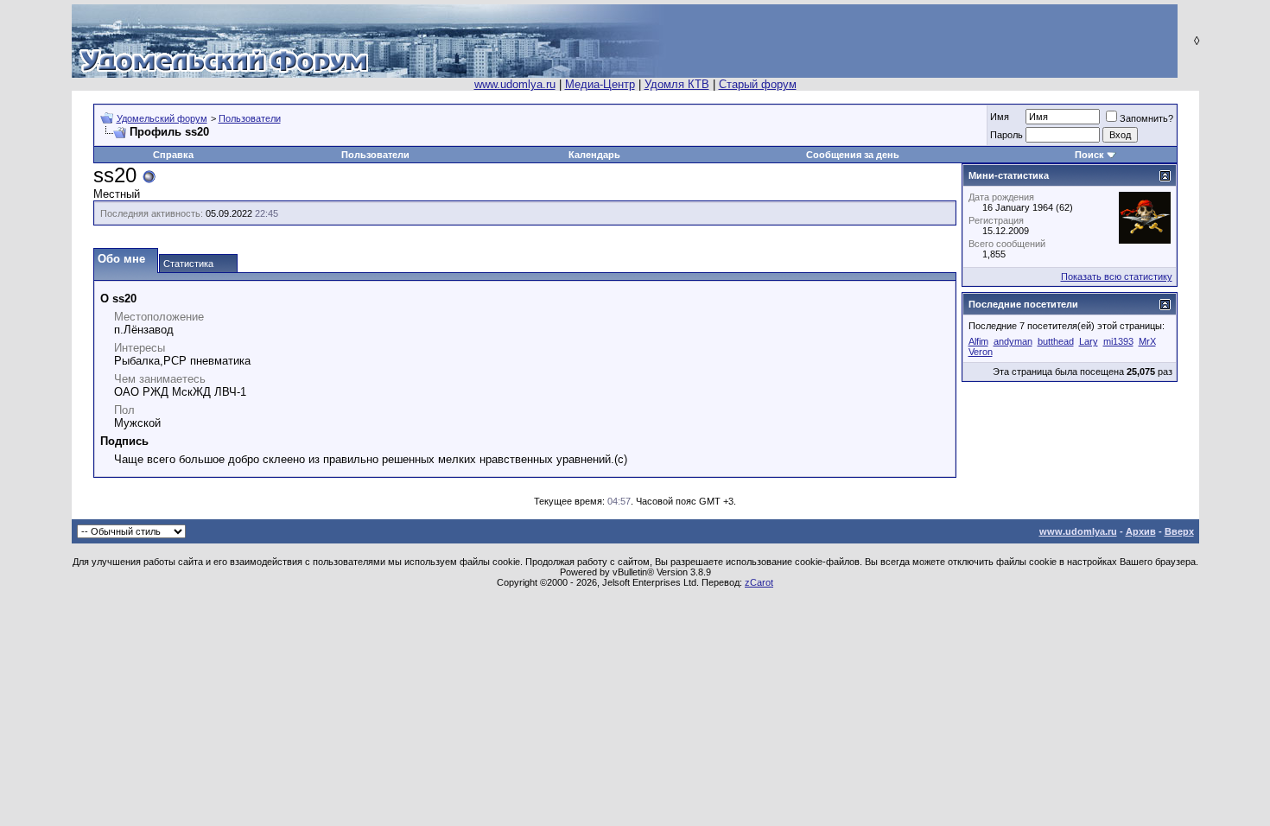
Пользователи (250, 118)
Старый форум (758, 84)
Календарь (594, 154)
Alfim (978, 341)
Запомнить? (1146, 118)
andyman (1013, 341)
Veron (980, 351)
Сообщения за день (852, 154)
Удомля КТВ (677, 84)
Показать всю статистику (1116, 276)
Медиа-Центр (600, 84)
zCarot (759, 582)
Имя (999, 116)
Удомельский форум (162, 118)
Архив (1141, 531)
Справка (173, 154)
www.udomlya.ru (515, 84)
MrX (1147, 341)
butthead (1056, 341)
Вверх (1179, 531)
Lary (1088, 341)
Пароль (1006, 135)
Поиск (1089, 154)
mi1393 (1118, 341)
